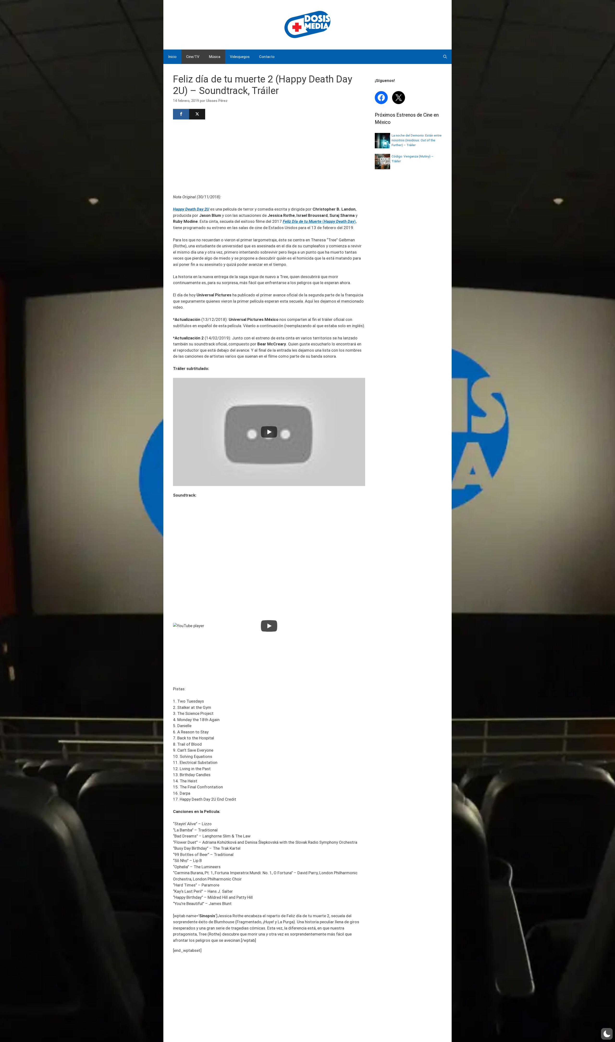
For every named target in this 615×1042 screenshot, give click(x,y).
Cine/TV (192, 57)
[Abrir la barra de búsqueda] (445, 57)
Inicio (172, 57)
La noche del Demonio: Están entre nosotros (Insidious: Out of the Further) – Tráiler (417, 140)
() (319, 221)
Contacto (267, 57)
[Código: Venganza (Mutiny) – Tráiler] (382, 167)
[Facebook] (181, 114)
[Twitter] (197, 114)
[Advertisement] (269, 156)
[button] (607, 1034)
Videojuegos (240, 57)
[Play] (269, 432)
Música (214, 57)
